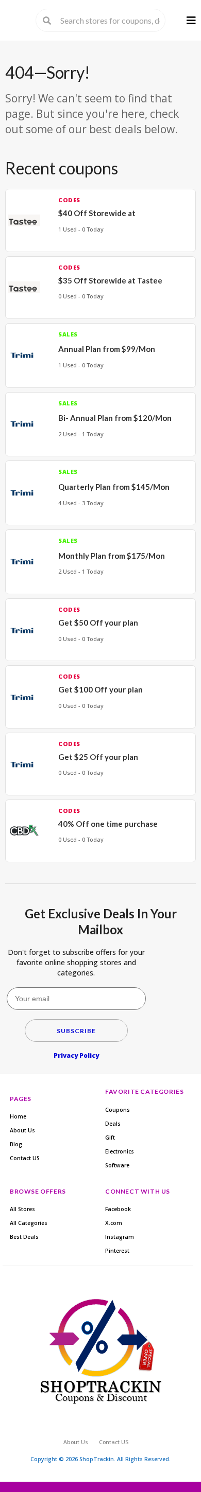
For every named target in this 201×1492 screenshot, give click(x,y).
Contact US (25, 1158)
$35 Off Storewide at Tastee (110, 280)
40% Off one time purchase (108, 823)
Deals (113, 1123)
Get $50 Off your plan (98, 622)
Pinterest (117, 1250)
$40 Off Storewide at (97, 213)
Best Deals (24, 1236)
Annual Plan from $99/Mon (106, 348)
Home (18, 1116)
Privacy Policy (76, 1055)
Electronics (119, 1151)
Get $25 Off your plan (98, 756)
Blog (16, 1144)
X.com (113, 1223)
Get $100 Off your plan (100, 689)
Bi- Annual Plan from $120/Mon (115, 417)
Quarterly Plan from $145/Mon (114, 486)
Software (117, 1165)
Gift (110, 1137)
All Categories (28, 1223)
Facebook (118, 1209)
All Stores (22, 1209)
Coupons (117, 1109)
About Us (22, 1130)
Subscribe (76, 1031)
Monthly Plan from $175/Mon (111, 555)
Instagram (119, 1236)
